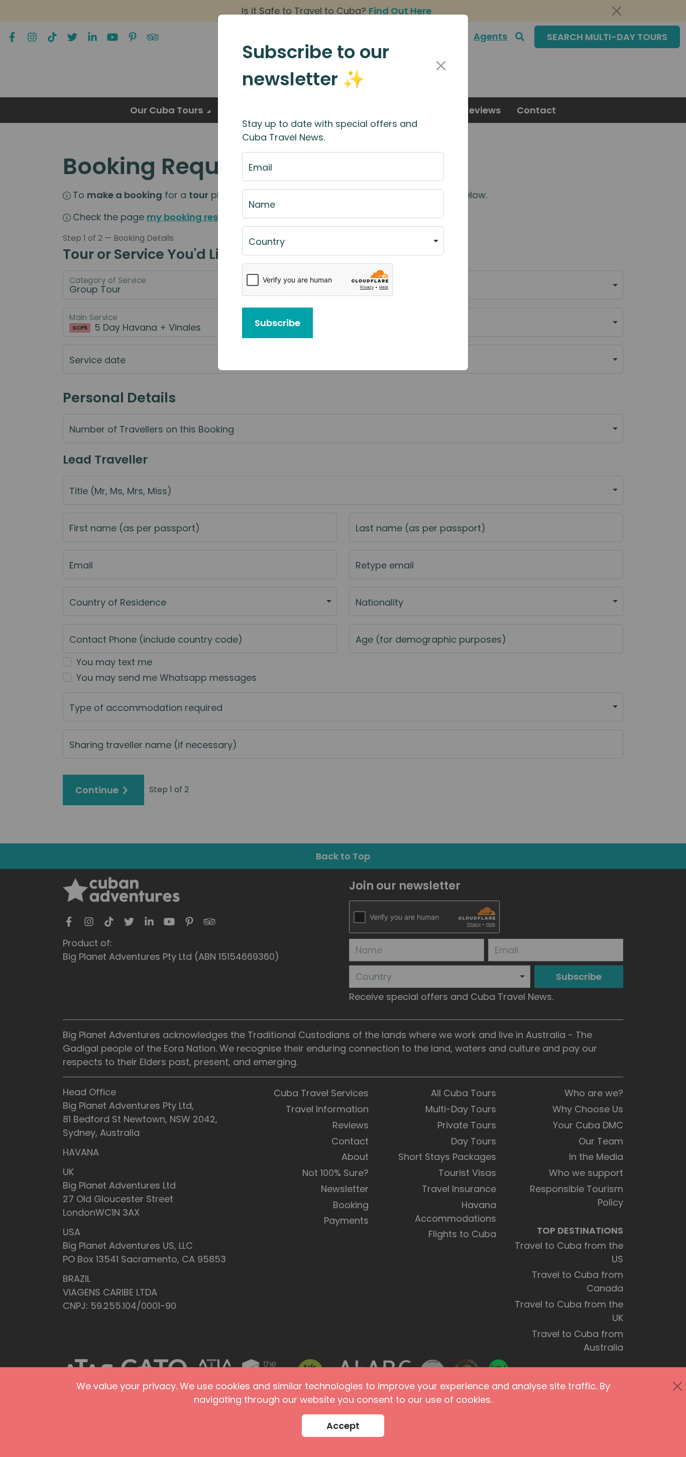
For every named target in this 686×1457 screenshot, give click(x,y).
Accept (343, 1425)
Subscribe (277, 323)
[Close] (440, 65)
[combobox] (343, 240)
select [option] (262, 245)
